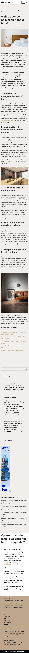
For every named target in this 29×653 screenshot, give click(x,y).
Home (2, 10)
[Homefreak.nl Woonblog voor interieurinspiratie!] (5, 2)
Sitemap (6, 618)
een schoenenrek (12, 212)
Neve (5, 651)
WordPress (22, 651)
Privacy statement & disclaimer (12, 614)
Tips (6, 10)
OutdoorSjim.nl (7, 622)
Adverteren (7, 620)
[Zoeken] (26, 2)
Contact (6, 624)
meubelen (9, 154)
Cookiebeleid (7, 616)
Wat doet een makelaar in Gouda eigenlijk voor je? (13, 350)
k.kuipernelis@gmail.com (12, 642)
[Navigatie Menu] (23, 2)
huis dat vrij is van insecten (8, 120)
